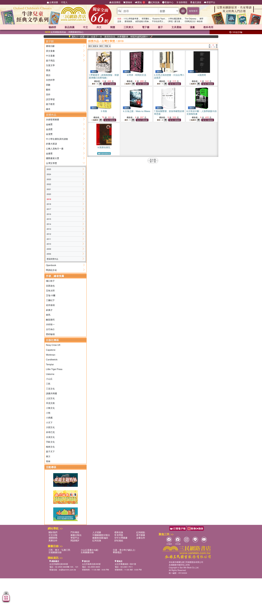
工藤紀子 (50, 300)
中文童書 (50, 55)
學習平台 (210, 2)
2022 (49, 184)
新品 (70, 27)
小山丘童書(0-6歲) (89, 549)
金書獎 (49, 153)
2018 (49, 204)
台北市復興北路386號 (58, 564)
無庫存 (128, 84)
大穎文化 (50, 427)
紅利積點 (140, 532)
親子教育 (50, 104)
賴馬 (48, 314)
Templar (50, 364)
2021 (49, 189)
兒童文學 (50, 65)
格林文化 (50, 446)
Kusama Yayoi (159, 18)
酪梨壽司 (50, 319)
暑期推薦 (128, 21)
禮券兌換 (118, 532)
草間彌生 (145, 18)
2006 (49, 253)
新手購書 (140, 535)
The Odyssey (190, 18)
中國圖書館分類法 (101, 535)
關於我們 (53, 532)
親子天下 (50, 451)
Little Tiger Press (54, 369)
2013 (49, 229)
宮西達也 (50, 285)
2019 (49, 199)
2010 (49, 243)
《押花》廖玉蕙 (173, 21)
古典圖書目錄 (87, 552)
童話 (48, 75)
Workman (50, 354)
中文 (85, 27)
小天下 (49, 422)
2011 (49, 239)
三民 (48, 383)
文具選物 (176, 27)
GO (183, 11)
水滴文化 (50, 437)
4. (202, 74)
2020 (49, 194)
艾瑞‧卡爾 (50, 295)
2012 (49, 234)
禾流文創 (50, 403)
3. (169, 76)
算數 (48, 84)
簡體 (112, 27)
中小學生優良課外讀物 (57, 138)
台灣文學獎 (51, 163)
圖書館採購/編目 (100, 537)
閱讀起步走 (51, 269)
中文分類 (53, 535)
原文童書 (50, 50)
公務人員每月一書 (54, 148)
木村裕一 (50, 324)
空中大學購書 (120, 537)
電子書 (145, 27)
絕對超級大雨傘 (142, 21)
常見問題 (118, 535)
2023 (49, 179)
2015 (49, 219)
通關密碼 (53, 537)
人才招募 (96, 532)
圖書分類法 (76, 535)
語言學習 (50, 99)
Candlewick (51, 359)
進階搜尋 (193, 10)
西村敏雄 (50, 334)
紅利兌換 (155, 2)
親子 (160, 27)
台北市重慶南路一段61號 (125, 564)
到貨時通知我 (105, 153)
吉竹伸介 (50, 329)
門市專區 (75, 532)
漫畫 (192, 27)
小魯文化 (50, 407)
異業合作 (53, 540)
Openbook (51, 265)
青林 (48, 461)
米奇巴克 (50, 432)
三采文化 (50, 388)
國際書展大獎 (52, 158)
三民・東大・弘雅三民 (59, 549)
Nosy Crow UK (53, 344)
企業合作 (140, 537)
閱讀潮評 (75, 540)
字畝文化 (50, 441)
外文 (99, 27)
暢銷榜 (52, 27)
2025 (49, 169)
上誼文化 (50, 398)
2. (136, 74)
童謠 (48, 70)
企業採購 (53, 2)
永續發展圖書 (52, 119)
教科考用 (208, 27)
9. (104, 147)
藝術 (48, 89)
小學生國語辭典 (174, 18)
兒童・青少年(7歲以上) (124, 549)
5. (104, 111)
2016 (49, 214)
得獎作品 (93, 41)
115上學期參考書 (131, 18)
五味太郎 (50, 290)
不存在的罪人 (157, 21)
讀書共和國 (51, 393)
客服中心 (169, 2)
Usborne (50, 374)
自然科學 (50, 79)
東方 (48, 456)
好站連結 (118, 540)
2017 (49, 209)
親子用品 (50, 60)
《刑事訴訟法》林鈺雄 (193, 21)
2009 (49, 249)
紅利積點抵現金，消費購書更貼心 (64, 31)
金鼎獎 (49, 129)
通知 (140, 2)
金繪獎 (49, 124)
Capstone (50, 349)
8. (202, 112)
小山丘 (49, 378)
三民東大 (128, 27)
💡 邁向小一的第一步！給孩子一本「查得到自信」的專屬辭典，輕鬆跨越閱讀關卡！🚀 (97, 36)
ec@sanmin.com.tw (67, 569)
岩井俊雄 (50, 305)
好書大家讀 (51, 143)
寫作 (48, 94)
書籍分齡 (50, 45)
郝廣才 (49, 309)
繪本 (48, 108)
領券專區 (183, 2)
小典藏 (49, 417)
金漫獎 (49, 134)
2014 (49, 224)
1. (104, 76)
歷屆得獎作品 (52, 258)
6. (136, 111)
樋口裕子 (50, 280)
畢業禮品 (117, 552)
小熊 (48, 412)
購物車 (129, 2)
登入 (65, 2)
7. (169, 112)
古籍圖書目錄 (55, 552)
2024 (49, 174)
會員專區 (116, 2)
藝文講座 (197, 2)
